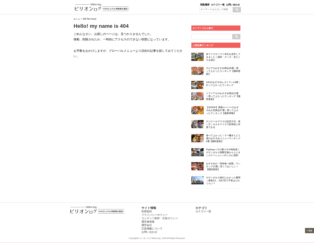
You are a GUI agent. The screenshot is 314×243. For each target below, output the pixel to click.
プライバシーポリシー (154, 214)
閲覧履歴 (204, 4)
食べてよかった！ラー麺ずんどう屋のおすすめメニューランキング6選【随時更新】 (223, 138)
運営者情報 (148, 221)
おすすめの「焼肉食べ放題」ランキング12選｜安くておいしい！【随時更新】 (223, 166)
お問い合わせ (233, 4)
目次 (310, 230)
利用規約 (146, 211)
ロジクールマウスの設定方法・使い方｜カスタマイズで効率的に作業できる (223, 124)
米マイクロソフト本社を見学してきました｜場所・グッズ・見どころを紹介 (223, 57)
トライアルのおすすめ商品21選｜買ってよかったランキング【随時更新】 (223, 96)
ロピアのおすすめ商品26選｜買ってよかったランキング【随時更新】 (223, 71)
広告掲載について (151, 228)
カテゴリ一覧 (218, 4)
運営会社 (146, 225)
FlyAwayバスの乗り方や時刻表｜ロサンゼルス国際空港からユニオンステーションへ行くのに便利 (223, 152)
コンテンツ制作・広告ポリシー (159, 218)
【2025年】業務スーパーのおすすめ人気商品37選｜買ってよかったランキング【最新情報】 (222, 110)
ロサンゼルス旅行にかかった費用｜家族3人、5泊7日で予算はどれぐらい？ (223, 180)
